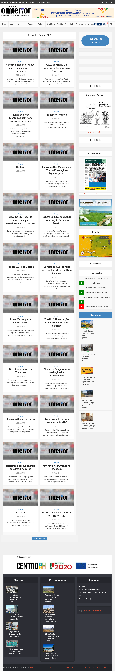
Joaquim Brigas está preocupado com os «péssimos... (87, 334)
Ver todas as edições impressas (95, 194)
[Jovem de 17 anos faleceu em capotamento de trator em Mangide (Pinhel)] (87, 370)
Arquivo (37, 2)
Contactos (4, 2)
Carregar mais (39, 539)
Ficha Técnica (13, 2)
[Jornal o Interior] (16, 10)
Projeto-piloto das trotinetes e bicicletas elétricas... (88, 357)
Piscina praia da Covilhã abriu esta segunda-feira (51, 656)
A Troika (20, 512)
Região (60, 24)
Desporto (22, 24)
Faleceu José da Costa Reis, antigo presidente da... (88, 426)
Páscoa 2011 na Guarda (20, 266)
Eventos (79, 24)
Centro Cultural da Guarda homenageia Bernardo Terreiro (57, 220)
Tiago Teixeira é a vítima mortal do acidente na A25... (15, 634)
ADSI (31, 667)
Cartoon (20, 167)
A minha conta (45, 2)
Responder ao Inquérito (95, 41)
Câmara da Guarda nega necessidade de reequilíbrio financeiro (57, 270)
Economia (32, 24)
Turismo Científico (57, 114)
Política (41, 24)
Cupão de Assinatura (89, 668)
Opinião (49, 24)
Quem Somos (50, 668)
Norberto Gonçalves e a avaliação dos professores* (57, 372)
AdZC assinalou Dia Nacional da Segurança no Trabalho (57, 68)
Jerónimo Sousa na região (20, 419)
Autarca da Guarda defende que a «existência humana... (52, 598)
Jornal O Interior (92, 610)
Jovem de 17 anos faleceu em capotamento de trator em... (88, 380)
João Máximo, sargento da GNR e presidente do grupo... (15, 598)
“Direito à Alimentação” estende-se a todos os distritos (57, 322)
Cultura (12, 24)
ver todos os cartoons (95, 132)
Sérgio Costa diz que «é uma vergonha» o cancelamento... (51, 618)
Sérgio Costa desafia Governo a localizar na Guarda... (52, 637)
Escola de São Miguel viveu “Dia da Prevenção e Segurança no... (56, 170)
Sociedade (69, 24)
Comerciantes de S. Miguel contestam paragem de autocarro (20, 68)
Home (4, 24)
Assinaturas (90, 24)
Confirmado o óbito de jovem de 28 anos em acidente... (16, 617)
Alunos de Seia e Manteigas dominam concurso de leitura (20, 117)
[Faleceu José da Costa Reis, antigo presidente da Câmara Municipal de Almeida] (87, 417)
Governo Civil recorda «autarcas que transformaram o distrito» (20, 220)
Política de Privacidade (104, 668)
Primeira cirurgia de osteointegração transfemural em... (16, 651)
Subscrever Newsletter (26, 2)
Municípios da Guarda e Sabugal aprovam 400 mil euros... (87, 403)
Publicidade (69, 668)
